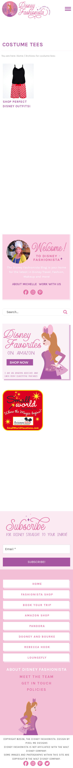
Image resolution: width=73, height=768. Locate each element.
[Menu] (67, 9)
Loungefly (37, 657)
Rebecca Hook (37, 647)
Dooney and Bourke (37, 636)
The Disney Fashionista (26, 10)
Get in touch (36, 683)
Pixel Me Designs (37, 743)
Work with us (50, 284)
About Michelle (24, 284)
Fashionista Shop (37, 594)
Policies (36, 689)
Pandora (37, 626)
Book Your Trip (37, 605)
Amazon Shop (37, 615)
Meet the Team (36, 676)
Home (37, 584)
